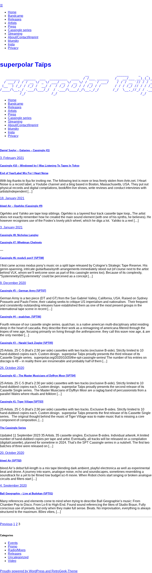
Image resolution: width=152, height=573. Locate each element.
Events (13, 543)
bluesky (13, 40)
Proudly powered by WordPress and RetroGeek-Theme (39, 571)
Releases (14, 19)
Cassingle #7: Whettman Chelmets (21, 242)
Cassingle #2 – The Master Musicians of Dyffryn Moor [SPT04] (37, 375)
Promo (12, 546)
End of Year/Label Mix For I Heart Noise (24, 173)
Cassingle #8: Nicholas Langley (19, 235)
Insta (11, 44)
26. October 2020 (12, 368)
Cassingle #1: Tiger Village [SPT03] (21, 401)
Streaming (15, 33)
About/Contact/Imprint (23, 37)
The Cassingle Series (13, 427)
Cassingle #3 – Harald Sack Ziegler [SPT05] (26, 342)
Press (12, 26)
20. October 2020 (12, 453)
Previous (6, 524)
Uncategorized (18, 557)
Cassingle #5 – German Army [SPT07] (23, 290)
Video (12, 560)
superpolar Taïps (25, 64)
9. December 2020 (13, 283)
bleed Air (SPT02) (10, 460)
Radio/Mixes (17, 550)
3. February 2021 (12, 158)
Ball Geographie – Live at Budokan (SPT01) (26, 493)
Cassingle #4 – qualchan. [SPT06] (20, 316)
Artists (12, 23)
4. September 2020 (13, 485)
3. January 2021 (11, 227)
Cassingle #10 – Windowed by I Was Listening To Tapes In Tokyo (39, 165)
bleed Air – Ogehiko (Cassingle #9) (21, 205)
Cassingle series (19, 30)
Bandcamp (15, 15)
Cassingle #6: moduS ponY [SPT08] (22, 257)
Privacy (13, 48)
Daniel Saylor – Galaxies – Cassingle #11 (25, 150)
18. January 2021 (12, 198)
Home (12, 12)
